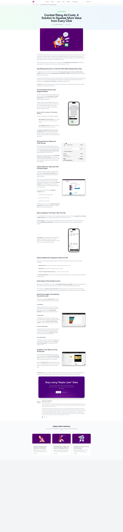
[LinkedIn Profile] (42, 417)
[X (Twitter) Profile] (44, 417)
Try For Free (88, 1)
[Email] (46, 417)
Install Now (58, 392)
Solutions (58, 1)
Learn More (35, 453)
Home (33, 4)
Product (52, 1)
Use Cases (47, 1)
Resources (68, 1)
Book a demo (64, 392)
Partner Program (75, 1)
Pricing (63, 1)
